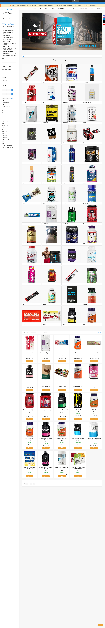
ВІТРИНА (35, 8)
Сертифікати (4, 80)
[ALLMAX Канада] (72, 154)
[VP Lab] (72, 295)
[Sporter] (31, 316)
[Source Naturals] (52, 195)
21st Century (65, 142)
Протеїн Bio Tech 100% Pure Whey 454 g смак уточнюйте (94, 439)
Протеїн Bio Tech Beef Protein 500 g (78, 438)
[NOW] (92, 316)
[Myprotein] (31, 114)
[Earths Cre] (52, 295)
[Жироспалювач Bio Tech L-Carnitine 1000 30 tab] (45, 429)
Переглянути (61, 2)
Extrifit (44, 82)
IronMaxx (64, 243)
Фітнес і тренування (6, 35)
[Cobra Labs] (92, 154)
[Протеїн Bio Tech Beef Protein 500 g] (78, 429)
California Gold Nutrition (87, 102)
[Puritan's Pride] (92, 195)
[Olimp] (72, 174)
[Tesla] (52, 134)
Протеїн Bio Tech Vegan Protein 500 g (45, 380)
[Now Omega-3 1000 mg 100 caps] (78, 372)
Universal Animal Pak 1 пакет (78, 409)
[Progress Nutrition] (52, 215)
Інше (23, 304)
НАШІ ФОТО (4, 77)
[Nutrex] (31, 255)
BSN (83, 223)
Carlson (44, 183)
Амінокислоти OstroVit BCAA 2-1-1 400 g (62, 468)
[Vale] (31, 134)
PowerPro (24, 82)
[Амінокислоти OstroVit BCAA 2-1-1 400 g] (62, 458)
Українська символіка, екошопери (9, 55)
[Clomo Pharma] (72, 94)
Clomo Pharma (65, 102)
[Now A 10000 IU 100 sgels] (29, 429)
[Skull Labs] (31, 154)
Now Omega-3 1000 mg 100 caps (78, 380)
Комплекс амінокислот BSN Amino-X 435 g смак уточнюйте (29, 410)
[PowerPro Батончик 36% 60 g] (62, 372)
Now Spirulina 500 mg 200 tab (62, 438)
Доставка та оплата (83, 8)
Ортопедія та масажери (7, 41)
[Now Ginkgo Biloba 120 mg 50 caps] (94, 400)
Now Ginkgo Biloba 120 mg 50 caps (94, 409)
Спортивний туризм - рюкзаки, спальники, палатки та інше (8, 49)
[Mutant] (52, 275)
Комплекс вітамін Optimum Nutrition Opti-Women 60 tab (29, 381)
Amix (23, 284)
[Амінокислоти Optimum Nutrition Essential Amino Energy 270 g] (94, 372)
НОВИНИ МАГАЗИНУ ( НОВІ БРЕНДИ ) (8, 72)
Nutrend (64, 284)
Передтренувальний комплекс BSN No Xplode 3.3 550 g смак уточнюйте (46, 410)
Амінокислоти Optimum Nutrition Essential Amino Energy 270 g (94, 381)
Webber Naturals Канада (87, 243)
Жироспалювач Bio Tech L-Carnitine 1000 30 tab (45, 439)
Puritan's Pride (85, 203)
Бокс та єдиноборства (7, 39)
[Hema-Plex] (52, 316)
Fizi (23, 183)
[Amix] (31, 275)
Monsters (84, 142)
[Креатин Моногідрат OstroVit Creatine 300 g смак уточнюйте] (78, 458)
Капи (3, 28)
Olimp (64, 183)
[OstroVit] (92, 255)
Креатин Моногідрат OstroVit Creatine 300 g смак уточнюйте (78, 468)
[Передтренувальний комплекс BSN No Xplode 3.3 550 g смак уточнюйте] (45, 400)
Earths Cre (44, 304)
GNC (43, 102)
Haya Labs (84, 183)
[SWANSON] (92, 295)
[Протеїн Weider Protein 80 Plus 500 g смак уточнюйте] (29, 458)
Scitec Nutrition (65, 223)
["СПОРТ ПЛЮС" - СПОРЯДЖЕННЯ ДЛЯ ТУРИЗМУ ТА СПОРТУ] (9, 9)
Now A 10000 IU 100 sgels (29, 438)
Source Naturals (45, 203)
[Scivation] (92, 114)
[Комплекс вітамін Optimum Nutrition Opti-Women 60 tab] (29, 372)
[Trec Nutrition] (92, 73)
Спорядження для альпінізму (8, 51)
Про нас (92, 8)
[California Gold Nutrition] (92, 94)
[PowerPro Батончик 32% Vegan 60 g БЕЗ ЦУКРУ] (94, 343)
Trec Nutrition (85, 82)
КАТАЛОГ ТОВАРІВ (43, 8)
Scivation (84, 122)
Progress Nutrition (46, 223)
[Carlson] (52, 174)
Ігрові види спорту (6, 53)
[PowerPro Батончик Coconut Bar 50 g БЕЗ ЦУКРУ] (62, 343)
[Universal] (72, 195)
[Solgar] (31, 235)
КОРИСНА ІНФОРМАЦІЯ (6, 69)
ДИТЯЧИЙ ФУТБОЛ (6, 46)
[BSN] (92, 215)
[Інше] (31, 295)
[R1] (52, 255)
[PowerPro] (31, 73)
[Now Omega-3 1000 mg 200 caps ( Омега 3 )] (78, 343)
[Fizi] (31, 174)
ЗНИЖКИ (3, 58)
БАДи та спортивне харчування (8, 30)
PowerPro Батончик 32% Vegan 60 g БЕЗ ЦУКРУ (94, 353)
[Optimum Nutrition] (52, 235)
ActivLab (24, 102)
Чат (101, 625)
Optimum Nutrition (46, 243)
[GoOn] (31, 215)
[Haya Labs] (92, 174)
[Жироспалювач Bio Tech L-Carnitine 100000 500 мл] (45, 458)
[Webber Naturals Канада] (92, 235)
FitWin (24, 203)
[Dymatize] (52, 154)
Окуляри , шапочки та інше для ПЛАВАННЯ (8, 44)
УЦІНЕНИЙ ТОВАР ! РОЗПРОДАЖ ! (9, 26)
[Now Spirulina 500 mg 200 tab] (62, 429)
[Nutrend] (72, 275)
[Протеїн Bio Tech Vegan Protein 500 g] (45, 372)
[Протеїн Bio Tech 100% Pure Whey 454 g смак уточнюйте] (94, 429)
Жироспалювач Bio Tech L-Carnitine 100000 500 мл (45, 468)
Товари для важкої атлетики (8, 37)
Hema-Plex (45, 324)
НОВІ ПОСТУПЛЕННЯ (5, 61)
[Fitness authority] (52, 114)
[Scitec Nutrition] (72, 215)
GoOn (23, 223)
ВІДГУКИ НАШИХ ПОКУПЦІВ (63, 8)
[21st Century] (72, 134)
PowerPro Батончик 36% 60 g (62, 380)
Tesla (44, 142)
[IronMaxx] (72, 235)
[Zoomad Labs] (92, 275)
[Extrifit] (52, 73)
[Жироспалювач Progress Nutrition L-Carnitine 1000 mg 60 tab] (45, 343)
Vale (23, 142)
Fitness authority (45, 122)
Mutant (44, 284)
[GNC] (52, 94)
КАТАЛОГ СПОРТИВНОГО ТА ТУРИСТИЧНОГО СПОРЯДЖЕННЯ (8, 24)
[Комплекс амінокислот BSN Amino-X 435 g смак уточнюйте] (29, 400)
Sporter (24, 324)
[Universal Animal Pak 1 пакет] (78, 400)
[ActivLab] (31, 94)
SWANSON (85, 304)
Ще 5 (4, 127)
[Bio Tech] (72, 316)
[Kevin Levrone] (72, 114)
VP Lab (64, 304)
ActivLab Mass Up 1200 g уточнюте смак (30, 353)
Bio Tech (64, 324)
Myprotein (24, 122)
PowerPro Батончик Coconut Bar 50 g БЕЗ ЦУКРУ (61, 353)
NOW (84, 324)
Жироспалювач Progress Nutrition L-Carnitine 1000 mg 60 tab (45, 353)
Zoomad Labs (85, 284)
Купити (29, 389)
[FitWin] (31, 195)
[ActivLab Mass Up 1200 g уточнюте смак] (29, 343)
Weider (64, 82)
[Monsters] (92, 134)
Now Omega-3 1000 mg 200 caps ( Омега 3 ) (78, 353)
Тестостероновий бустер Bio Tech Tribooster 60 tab (62, 410)
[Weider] (72, 73)
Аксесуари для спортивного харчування (8, 33)
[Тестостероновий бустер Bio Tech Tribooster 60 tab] (62, 400)
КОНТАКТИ (74, 8)
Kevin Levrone (65, 122)
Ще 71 (4, 141)
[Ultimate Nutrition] (72, 255)
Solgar (24, 243)
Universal (64, 203)
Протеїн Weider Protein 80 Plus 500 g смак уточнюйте (29, 468)
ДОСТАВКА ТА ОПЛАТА (6, 66)
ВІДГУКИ (3, 63)
